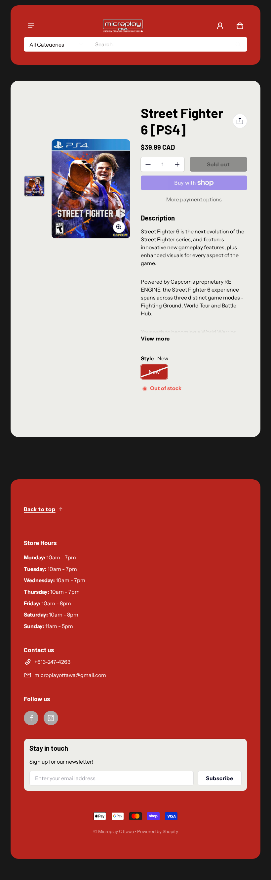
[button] (240, 26)
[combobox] (168, 44)
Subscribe (219, 778)
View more (155, 338)
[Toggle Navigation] (31, 26)
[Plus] (177, 164)
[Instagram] (51, 718)
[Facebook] (31, 718)
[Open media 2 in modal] (91, 188)
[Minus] (148, 164)
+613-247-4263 (52, 662)
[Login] (220, 26)
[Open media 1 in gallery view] (34, 186)
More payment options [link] (194, 199)
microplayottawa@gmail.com (70, 675)
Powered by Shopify (157, 831)
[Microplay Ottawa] (122, 25)
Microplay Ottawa (116, 831)
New (154, 372)
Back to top (40, 509)
